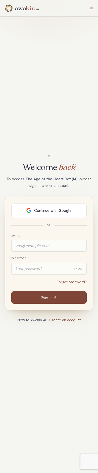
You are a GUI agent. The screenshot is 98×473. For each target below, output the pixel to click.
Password (18, 258)
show (78, 269)
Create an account (65, 320)
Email (15, 236)
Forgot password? (72, 282)
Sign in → (49, 297)
